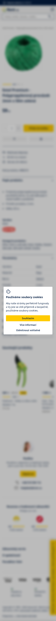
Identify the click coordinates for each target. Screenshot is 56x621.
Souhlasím (28, 318)
